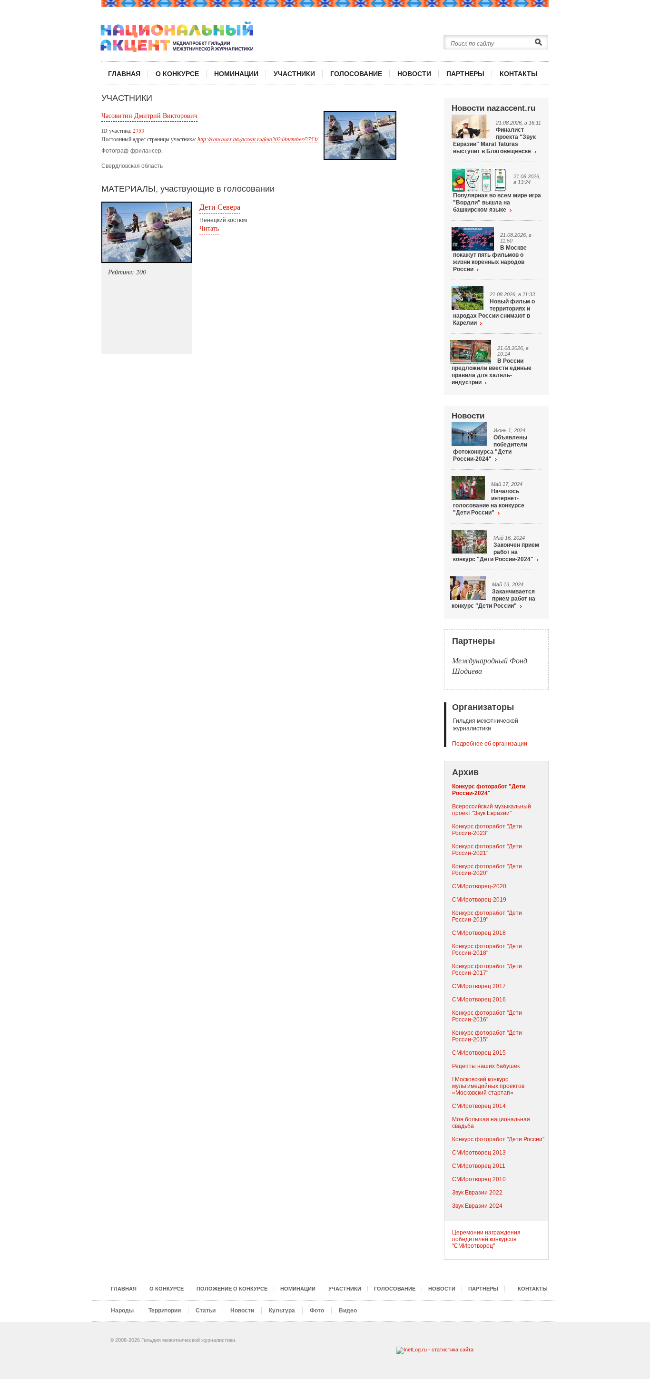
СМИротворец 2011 (478, 1166)
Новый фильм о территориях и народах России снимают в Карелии (494, 312)
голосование (356, 74)
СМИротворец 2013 (479, 1152)
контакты (519, 74)
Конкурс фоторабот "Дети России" (498, 1139)
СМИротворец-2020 (479, 886)
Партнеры (473, 641)
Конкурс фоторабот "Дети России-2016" (487, 1016)
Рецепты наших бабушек (486, 1066)
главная (124, 74)
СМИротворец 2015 (479, 1052)
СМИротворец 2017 (479, 986)
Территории (164, 1310)
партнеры (465, 74)
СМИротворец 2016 (479, 999)
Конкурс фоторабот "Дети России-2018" (487, 949)
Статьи (206, 1310)
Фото (317, 1310)
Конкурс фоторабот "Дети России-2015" (487, 1036)
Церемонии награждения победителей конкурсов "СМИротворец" (486, 1239)
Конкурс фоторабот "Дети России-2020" (487, 869)
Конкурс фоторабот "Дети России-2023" (487, 829)
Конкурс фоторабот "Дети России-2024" (488, 789)
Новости (468, 415)
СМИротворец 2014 (479, 1106)
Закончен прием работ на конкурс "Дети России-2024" (496, 552)
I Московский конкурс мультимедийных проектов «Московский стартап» (488, 1086)
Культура (282, 1310)
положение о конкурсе (232, 1289)
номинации (236, 74)
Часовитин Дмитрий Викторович (149, 115)
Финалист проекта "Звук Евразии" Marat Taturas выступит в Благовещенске (494, 140)
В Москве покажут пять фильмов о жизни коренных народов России (490, 258)
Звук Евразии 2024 (477, 1206)
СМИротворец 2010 (479, 1179)
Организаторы (483, 707)
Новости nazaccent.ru (493, 108)
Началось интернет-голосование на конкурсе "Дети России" (488, 502)
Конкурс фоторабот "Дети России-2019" (487, 916)
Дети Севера (219, 207)
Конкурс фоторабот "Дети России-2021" (487, 849)
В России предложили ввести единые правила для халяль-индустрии (492, 372)
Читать (209, 228)
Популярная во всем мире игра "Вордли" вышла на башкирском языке (497, 202)
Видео (348, 1310)
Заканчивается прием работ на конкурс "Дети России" (493, 598)
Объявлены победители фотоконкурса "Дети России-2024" (490, 448)
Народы (122, 1310)
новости (414, 74)
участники (294, 74)
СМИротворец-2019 (479, 899)
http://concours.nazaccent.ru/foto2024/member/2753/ (257, 139)
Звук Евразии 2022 (477, 1192)
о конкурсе (177, 74)
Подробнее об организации (489, 743)
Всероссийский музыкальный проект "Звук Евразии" (491, 809)
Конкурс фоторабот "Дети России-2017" (487, 969)
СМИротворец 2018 (479, 933)
